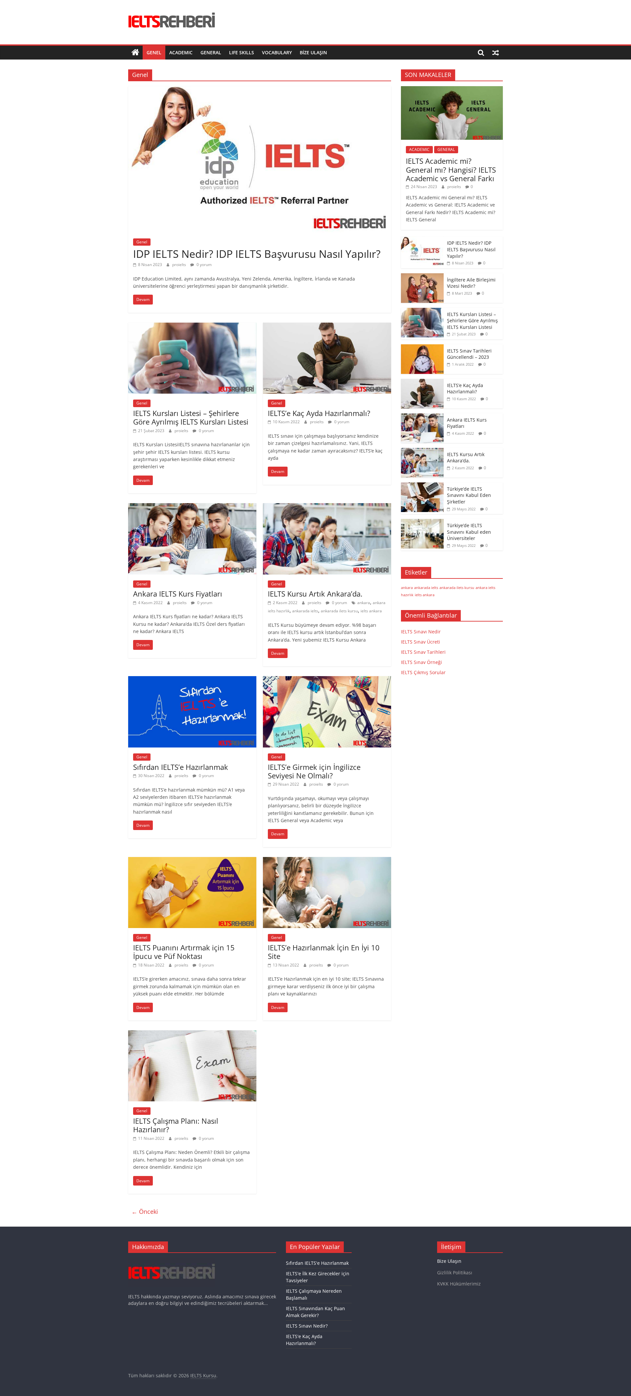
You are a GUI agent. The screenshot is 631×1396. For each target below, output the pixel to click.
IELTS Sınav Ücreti (420, 642)
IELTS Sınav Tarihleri (423, 652)
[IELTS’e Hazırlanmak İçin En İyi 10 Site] (327, 861)
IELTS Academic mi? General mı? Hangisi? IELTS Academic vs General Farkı (451, 169)
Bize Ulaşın (313, 52)
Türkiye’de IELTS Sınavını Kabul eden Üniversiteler (469, 531)
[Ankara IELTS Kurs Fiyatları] (192, 507)
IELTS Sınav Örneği (421, 662)
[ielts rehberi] (171, 1261)
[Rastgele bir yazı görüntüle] (495, 53)
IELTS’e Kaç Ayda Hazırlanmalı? (319, 413)
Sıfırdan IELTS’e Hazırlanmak (180, 767)
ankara (363, 602)
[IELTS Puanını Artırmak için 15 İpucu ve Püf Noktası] (192, 861)
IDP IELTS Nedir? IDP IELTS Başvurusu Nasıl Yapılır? (257, 254)
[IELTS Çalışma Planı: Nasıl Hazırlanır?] (192, 1034)
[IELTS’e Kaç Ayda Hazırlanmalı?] (327, 326)
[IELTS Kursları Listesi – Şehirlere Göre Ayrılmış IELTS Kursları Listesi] (192, 326)
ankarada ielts (305, 611)
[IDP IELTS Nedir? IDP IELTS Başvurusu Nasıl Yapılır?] (259, 90)
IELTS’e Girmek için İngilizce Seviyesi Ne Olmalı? (314, 771)
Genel (154, 52)
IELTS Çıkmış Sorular (423, 672)
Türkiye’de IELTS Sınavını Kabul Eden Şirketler (469, 495)
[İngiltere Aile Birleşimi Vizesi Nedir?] (422, 277)
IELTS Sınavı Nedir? (307, 1326)
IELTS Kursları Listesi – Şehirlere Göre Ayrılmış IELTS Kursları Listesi (190, 417)
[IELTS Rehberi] (135, 53)
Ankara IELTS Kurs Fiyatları (177, 594)
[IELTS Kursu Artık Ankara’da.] (327, 507)
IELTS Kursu (203, 1375)
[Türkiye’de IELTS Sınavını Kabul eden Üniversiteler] (422, 522)
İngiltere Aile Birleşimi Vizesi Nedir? (471, 283)
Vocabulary (277, 52)
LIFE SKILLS (241, 52)
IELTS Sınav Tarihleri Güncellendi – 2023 (469, 354)
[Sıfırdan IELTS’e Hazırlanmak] (192, 680)
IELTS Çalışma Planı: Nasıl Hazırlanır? (175, 1125)
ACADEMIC (181, 52)
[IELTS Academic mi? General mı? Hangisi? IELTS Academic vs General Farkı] (452, 89)
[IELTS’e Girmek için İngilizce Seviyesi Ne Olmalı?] (327, 680)
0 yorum (204, 264)
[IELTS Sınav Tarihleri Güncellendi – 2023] (422, 348)
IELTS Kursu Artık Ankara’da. (315, 594)
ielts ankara (371, 611)
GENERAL (210, 52)
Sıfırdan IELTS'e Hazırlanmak (317, 1263)
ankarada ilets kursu (339, 611)
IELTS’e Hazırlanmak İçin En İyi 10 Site (324, 952)
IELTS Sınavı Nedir (421, 631)
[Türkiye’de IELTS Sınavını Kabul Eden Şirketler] (422, 486)
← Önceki (144, 1211)
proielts (179, 264)
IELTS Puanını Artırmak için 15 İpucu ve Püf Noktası (184, 952)
